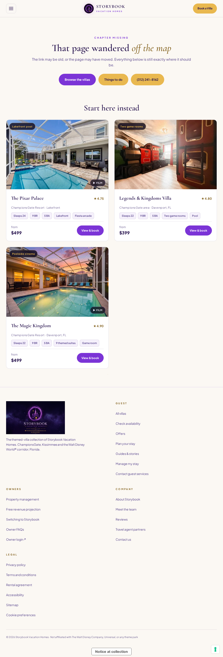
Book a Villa (205, 8)
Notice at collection (111, 651)
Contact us (123, 539)
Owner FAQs (15, 529)
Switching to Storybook (22, 519)
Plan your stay (125, 443)
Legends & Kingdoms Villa (145, 198)
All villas (121, 413)
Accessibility (15, 595)
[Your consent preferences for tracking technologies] (215, 649)
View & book (90, 230)
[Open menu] (11, 8)
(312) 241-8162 (147, 79)
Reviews (122, 519)
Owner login (16, 539)
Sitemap (12, 605)
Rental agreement (19, 585)
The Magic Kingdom (31, 326)
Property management (22, 499)
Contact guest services (132, 474)
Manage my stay (127, 464)
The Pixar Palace (27, 198)
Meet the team (126, 509)
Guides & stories (127, 454)
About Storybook (128, 499)
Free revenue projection (23, 509)
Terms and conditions (21, 575)
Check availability (128, 423)
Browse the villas (77, 79)
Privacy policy (16, 565)
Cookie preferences (20, 615)
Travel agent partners (130, 529)
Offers (120, 433)
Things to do (113, 79)
